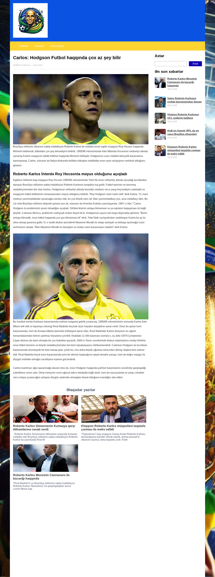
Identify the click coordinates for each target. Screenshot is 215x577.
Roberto (23, 46)
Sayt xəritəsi (57, 46)
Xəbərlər (39, 46)
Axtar (159, 56)
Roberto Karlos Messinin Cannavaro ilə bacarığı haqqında (182, 82)
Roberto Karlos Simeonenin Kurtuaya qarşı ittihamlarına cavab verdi (44, 427)
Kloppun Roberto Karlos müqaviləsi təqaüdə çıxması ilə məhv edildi (113, 427)
